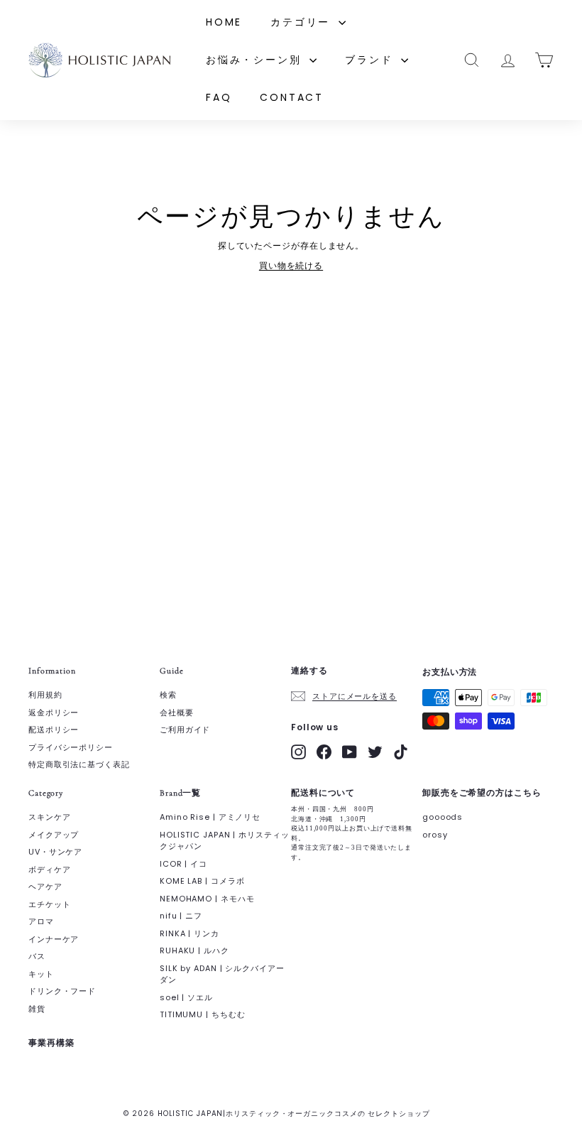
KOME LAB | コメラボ (202, 881)
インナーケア (53, 939)
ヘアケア (45, 886)
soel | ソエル (186, 997)
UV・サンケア (55, 851)
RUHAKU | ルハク (194, 950)
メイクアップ (53, 834)
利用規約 (45, 694)
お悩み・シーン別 (256, 60)
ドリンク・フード (62, 991)
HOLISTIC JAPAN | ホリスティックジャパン (225, 840)
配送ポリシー (53, 729)
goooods (442, 817)
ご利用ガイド (185, 729)
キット (41, 974)
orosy (435, 834)
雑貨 (36, 1008)
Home (224, 22)
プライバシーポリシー (70, 747)
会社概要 (177, 712)
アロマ (41, 921)
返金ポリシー (53, 712)
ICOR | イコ (183, 864)
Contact (292, 97)
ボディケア (49, 869)
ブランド (371, 60)
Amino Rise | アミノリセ (210, 817)
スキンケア (49, 817)
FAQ (218, 97)
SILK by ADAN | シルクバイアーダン (222, 974)
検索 (168, 694)
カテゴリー (302, 22)
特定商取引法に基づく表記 (79, 764)
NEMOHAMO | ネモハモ (207, 898)
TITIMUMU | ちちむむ (203, 1014)
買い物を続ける (291, 265)
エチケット (49, 904)
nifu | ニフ (181, 915)
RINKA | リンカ (189, 933)
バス (36, 956)
